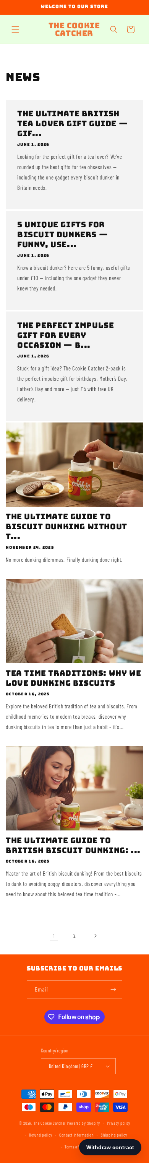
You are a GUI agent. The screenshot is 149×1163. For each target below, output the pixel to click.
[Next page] (95, 935)
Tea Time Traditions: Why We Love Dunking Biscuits (73, 678)
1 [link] (54, 935)
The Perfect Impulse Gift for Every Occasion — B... (65, 335)
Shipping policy (114, 1134)
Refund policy (40, 1134)
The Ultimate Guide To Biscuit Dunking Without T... (66, 527)
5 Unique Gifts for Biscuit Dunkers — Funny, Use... (62, 235)
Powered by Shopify (83, 1123)
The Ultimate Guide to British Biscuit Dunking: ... (73, 845)
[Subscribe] (113, 989)
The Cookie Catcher (50, 1123)
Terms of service (78, 1146)
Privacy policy (118, 1123)
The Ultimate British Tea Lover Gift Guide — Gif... (72, 124)
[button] (15, 29)
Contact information (76, 1134)
